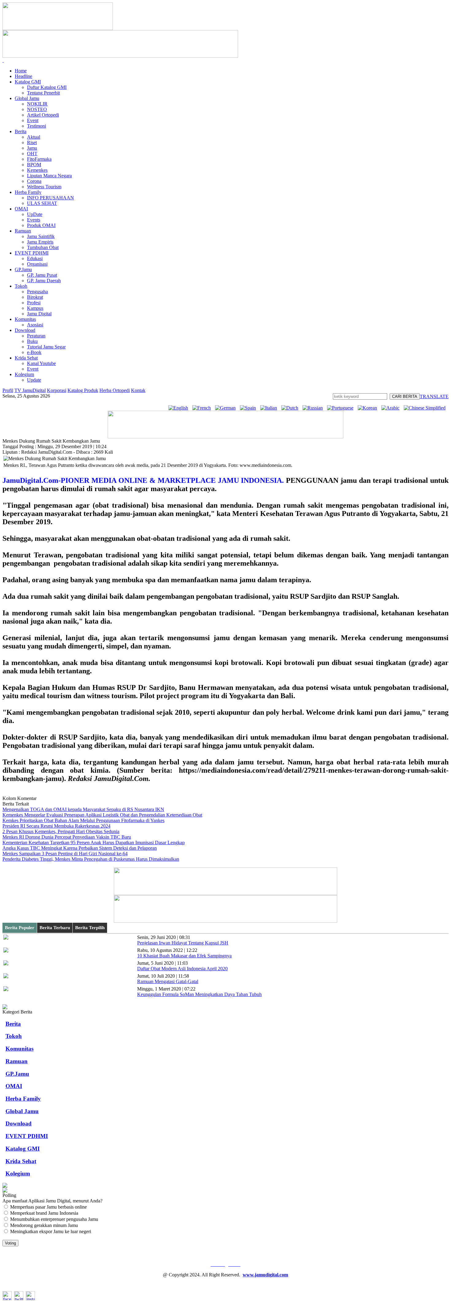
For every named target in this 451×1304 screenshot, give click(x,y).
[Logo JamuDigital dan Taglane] (57, 28)
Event (32, 120)
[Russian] (314, 407)
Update (34, 380)
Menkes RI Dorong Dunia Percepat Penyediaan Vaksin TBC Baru (66, 837)
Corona (34, 181)
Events (33, 219)
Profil (7, 390)
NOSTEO (37, 109)
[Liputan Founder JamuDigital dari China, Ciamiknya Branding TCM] (225, 921)
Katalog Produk (82, 390)
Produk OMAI (41, 225)
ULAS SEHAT (42, 203)
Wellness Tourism (44, 186)
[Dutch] (291, 407)
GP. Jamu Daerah (44, 280)
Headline (23, 76)
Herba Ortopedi (114, 390)
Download (25, 330)
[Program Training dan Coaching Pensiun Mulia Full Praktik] (225, 436)
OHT (32, 153)
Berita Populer (19, 927)
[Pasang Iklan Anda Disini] (4, 1007)
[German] (227, 407)
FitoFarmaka (39, 159)
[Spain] (249, 407)
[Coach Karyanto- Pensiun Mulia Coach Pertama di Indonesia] (120, 56)
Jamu (32, 148)
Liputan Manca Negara (49, 175)
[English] (179, 407)
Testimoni (36, 126)
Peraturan (36, 335)
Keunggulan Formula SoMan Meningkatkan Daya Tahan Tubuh (199, 994)
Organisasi (37, 264)
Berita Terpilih (90, 927)
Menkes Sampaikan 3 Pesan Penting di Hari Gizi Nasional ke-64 (65, 853)
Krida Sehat (26, 357)
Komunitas (25, 319)
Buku (32, 341)
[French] (203, 407)
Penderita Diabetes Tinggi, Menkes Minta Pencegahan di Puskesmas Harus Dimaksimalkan (90, 859)
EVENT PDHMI (31, 253)
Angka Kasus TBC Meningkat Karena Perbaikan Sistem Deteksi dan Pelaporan (79, 848)
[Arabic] (392, 407)
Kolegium (24, 374)
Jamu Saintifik (41, 236)
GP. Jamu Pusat (42, 275)
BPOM (34, 164)
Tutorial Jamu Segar (46, 346)
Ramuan (23, 230)
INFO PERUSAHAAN (50, 197)
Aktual (33, 137)
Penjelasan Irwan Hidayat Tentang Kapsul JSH (182, 942)
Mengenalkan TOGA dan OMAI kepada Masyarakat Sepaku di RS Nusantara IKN (83, 809)
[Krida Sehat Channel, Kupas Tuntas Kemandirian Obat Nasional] (225, 893)
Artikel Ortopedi (43, 114)
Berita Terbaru (55, 927)
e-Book (34, 352)
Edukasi (35, 258)
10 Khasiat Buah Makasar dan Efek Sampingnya (184, 955)
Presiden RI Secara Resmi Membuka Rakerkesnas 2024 (56, 826)
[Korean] (369, 407)
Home (21, 70)
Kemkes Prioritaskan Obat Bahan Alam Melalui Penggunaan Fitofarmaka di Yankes (83, 820)
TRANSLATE (434, 396)
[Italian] (270, 407)
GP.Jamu (23, 269)
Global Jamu (27, 98)
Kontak (138, 390)
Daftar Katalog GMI (47, 87)
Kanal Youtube (41, 363)
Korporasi (56, 390)
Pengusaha (37, 291)
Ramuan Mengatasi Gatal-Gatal (167, 981)
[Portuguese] (342, 407)
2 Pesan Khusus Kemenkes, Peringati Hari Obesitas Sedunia (60, 831)
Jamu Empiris (40, 241)
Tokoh (21, 286)
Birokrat (35, 297)
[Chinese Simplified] (426, 407)
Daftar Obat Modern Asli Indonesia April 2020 (182, 968)
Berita (20, 131)
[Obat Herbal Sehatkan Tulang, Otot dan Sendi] (4, 1186)
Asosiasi (35, 324)
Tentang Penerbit (43, 92)
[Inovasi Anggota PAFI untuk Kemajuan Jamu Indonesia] (4, 1191)
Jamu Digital (39, 313)
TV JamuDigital (30, 390)
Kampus (35, 308)
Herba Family (28, 192)
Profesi (33, 302)
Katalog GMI (28, 81)
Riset (32, 142)
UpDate (34, 214)
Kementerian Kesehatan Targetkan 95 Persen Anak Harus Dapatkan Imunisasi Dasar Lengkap (93, 842)
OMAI (21, 208)
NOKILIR (37, 103)
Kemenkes (37, 170)
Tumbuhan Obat (43, 247)
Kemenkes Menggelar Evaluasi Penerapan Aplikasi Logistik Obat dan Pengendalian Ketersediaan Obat (102, 814)
